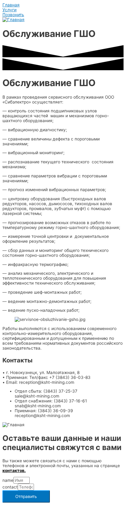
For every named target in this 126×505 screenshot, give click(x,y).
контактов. (14, 470)
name (7, 480)
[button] (11, 4)
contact (10, 487)
